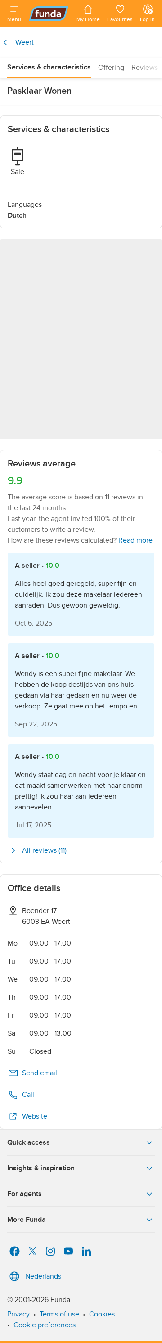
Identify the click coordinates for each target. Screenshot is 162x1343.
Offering (111, 67)
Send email (39, 1073)
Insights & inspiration (41, 1168)
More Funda (26, 1219)
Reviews (144, 67)
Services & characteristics (49, 67)
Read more (135, 540)
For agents (24, 1193)
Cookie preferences (45, 1324)
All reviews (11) (44, 850)
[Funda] (49, 13)
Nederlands (43, 1276)
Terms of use (59, 1314)
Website (34, 1116)
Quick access (28, 1142)
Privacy (18, 1314)
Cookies (102, 1314)
